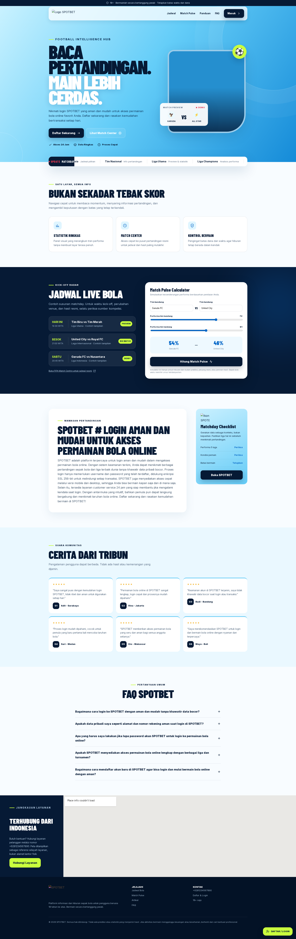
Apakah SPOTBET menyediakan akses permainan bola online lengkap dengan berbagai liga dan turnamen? (142, 755)
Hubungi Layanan (25, 862)
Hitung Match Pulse (194, 361)
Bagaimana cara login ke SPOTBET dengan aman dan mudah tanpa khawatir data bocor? (137, 711)
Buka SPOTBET (221, 475)
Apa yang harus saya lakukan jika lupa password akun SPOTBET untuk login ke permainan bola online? (141, 738)
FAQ (217, 13)
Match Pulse (187, 13)
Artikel (135, 900)
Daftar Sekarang (63, 133)
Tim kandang (157, 302)
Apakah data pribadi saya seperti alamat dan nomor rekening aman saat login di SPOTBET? (139, 723)
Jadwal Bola (138, 890)
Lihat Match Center (103, 133)
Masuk (231, 13)
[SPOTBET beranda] (65, 13)
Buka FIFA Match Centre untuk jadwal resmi (70, 371)
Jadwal (171, 13)
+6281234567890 (19, 846)
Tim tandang (206, 302)
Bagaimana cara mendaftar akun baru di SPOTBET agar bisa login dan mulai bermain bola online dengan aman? (142, 772)
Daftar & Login (200, 895)
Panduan (205, 13)
